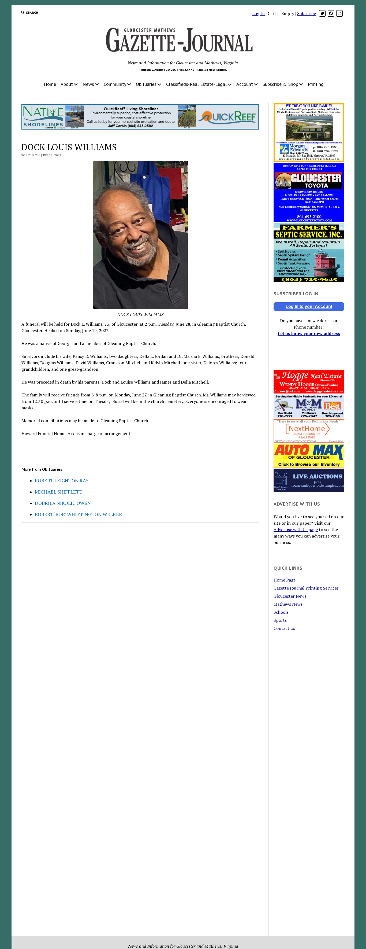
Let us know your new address (309, 333)
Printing (316, 84)
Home (50, 84)
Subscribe (306, 13)
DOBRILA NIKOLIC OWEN (63, 503)
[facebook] (331, 13)
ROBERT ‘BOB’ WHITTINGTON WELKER (78, 514)
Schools (281, 612)
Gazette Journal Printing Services (306, 588)
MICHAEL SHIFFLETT (59, 491)
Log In (258, 13)
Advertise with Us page (296, 529)
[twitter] (322, 13)
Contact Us (284, 628)
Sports (280, 620)
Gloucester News (290, 596)
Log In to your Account (309, 306)
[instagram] (339, 13)
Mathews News (288, 604)
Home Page (285, 580)
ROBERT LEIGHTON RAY (62, 480)
